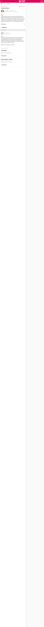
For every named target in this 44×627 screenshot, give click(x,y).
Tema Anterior (4, 6)
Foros (4, 3)
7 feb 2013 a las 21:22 (14, 11)
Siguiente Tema (21, 6)
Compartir (4, 24)
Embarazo (8, 3)
